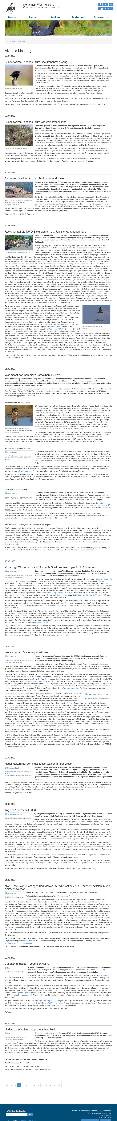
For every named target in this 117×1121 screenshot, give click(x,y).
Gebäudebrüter (65, 729)
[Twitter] (94, 3)
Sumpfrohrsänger (102, 579)
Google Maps (63, 896)
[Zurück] (11, 1085)
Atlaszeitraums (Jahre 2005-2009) (38, 681)
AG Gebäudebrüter (25, 471)
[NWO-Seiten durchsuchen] (30, 1114)
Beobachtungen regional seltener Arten (56, 592)
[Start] (7, 1085)
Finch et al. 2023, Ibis (70, 688)
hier (55, 104)
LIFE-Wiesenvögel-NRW (53, 329)
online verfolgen (40, 622)
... (31, 1085)
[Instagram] (92, 3)
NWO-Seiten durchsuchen (16, 1111)
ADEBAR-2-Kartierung (55, 1003)
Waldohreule (103, 975)
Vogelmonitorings (45, 1000)
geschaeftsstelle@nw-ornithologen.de (18, 943)
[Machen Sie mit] (92, 8)
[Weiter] (55, 1085)
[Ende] (59, 1085)
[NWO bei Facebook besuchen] (95, 3)
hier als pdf (91, 104)
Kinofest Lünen (10, 1043)
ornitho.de (41, 547)
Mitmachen (107, 9)
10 (50, 1085)
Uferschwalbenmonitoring (98, 505)
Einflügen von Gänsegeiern (85, 595)
